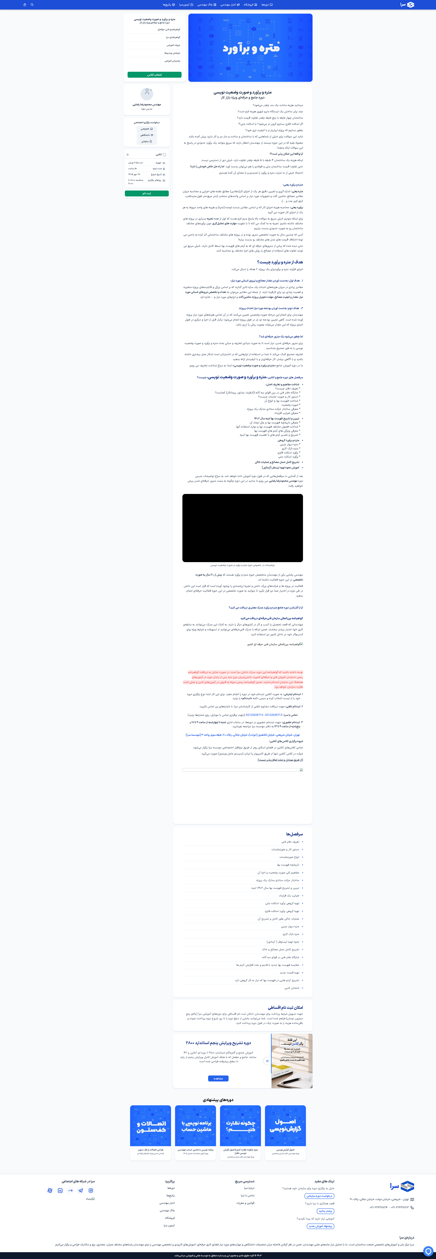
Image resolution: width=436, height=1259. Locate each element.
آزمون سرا (169, 1226)
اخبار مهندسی (167, 1203)
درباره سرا (249, 1188)
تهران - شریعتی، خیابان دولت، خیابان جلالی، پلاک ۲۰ (379, 1199)
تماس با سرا (247, 1196)
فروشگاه (170, 1218)
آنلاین (159, 154)
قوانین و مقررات (245, 1203)
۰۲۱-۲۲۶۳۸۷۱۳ (400, 1207)
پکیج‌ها (170, 1196)
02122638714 (254, 715)
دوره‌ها (171, 1188)
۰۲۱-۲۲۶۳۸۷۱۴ (378, 1207)
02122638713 (273, 715)
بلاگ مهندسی (167, 1211)
